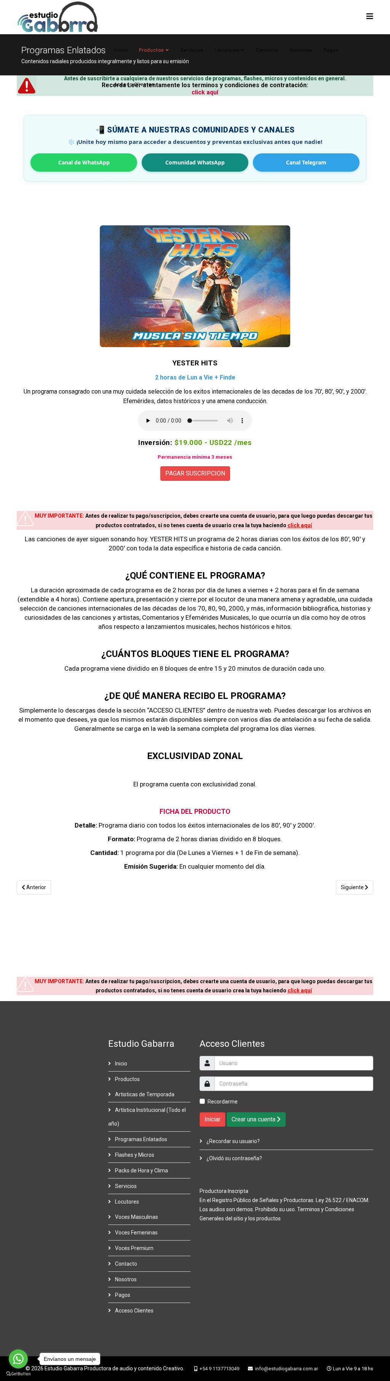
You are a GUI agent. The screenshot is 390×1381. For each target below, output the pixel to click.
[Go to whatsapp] (18, 1358)
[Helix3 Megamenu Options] (369, 16)
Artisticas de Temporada (144, 1094)
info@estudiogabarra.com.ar (286, 1368)
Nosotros (301, 50)
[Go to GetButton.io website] (18, 1373)
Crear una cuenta (254, 1119)
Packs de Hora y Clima (141, 1170)
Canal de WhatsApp (84, 162)
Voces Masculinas (136, 1217)
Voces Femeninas (136, 1233)
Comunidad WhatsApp (195, 162)
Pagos (331, 50)
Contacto (267, 50)
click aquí (300, 525)
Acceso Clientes (134, 84)
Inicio (121, 50)
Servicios (192, 50)
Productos (151, 50)
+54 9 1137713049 (219, 1368)
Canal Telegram (306, 162)
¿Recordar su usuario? (232, 1141)
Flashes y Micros (134, 1155)
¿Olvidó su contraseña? (233, 1158)
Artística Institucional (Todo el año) (147, 1117)
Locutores (227, 50)
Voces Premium (133, 1248)
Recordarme (223, 1102)
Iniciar (213, 1119)
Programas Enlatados (140, 1139)
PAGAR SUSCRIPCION (195, 473)
